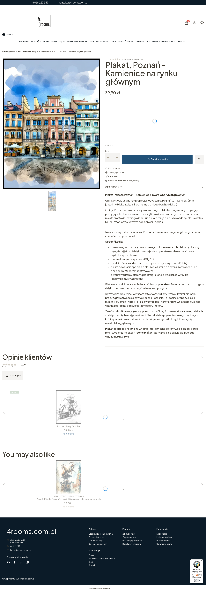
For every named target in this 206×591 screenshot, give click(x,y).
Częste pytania (129, 537)
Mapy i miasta (45, 52)
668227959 (15, 546)
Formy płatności (96, 537)
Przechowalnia (163, 540)
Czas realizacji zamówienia (101, 533)
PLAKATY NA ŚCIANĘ (27, 52)
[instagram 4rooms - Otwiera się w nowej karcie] (27, 562)
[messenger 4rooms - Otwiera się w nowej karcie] (21, 562)
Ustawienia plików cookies (101, 558)
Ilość (107, 151)
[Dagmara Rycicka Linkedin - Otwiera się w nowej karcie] (8, 562)
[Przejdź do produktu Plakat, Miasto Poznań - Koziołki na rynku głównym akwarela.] (68, 477)
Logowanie (162, 533)
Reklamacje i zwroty (98, 544)
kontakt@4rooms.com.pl (20, 550)
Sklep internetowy (99, 588)
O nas (91, 555)
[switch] (197, 580)
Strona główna (8, 52)
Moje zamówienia (164, 537)
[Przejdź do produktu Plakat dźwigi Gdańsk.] (68, 407)
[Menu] (201, 561)
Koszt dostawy (96, 540)
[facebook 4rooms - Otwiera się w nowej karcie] (14, 562)
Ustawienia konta (164, 544)
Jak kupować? (128, 533)
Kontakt (92, 565)
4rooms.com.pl (31, 531)
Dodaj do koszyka (159, 159)
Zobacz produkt (65, 419)
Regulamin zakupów (131, 544)
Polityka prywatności (132, 540)
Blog (91, 562)
